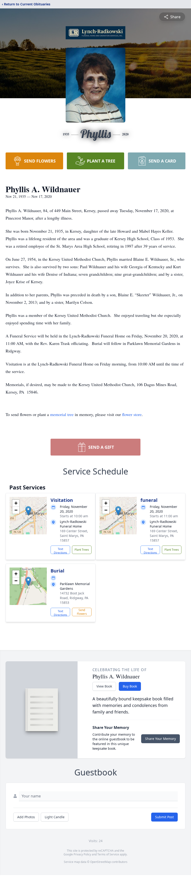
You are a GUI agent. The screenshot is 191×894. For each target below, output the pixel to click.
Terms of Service (108, 854)
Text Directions (60, 550)
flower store (132, 414)
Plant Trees (82, 550)
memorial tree (62, 414)
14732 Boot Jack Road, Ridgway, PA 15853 (74, 598)
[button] (28, 511)
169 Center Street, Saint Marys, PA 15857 (74, 536)
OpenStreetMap (100, 862)
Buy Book (130, 686)
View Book (104, 686)
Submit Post (164, 817)
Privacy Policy (82, 854)
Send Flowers (82, 612)
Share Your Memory (160, 738)
